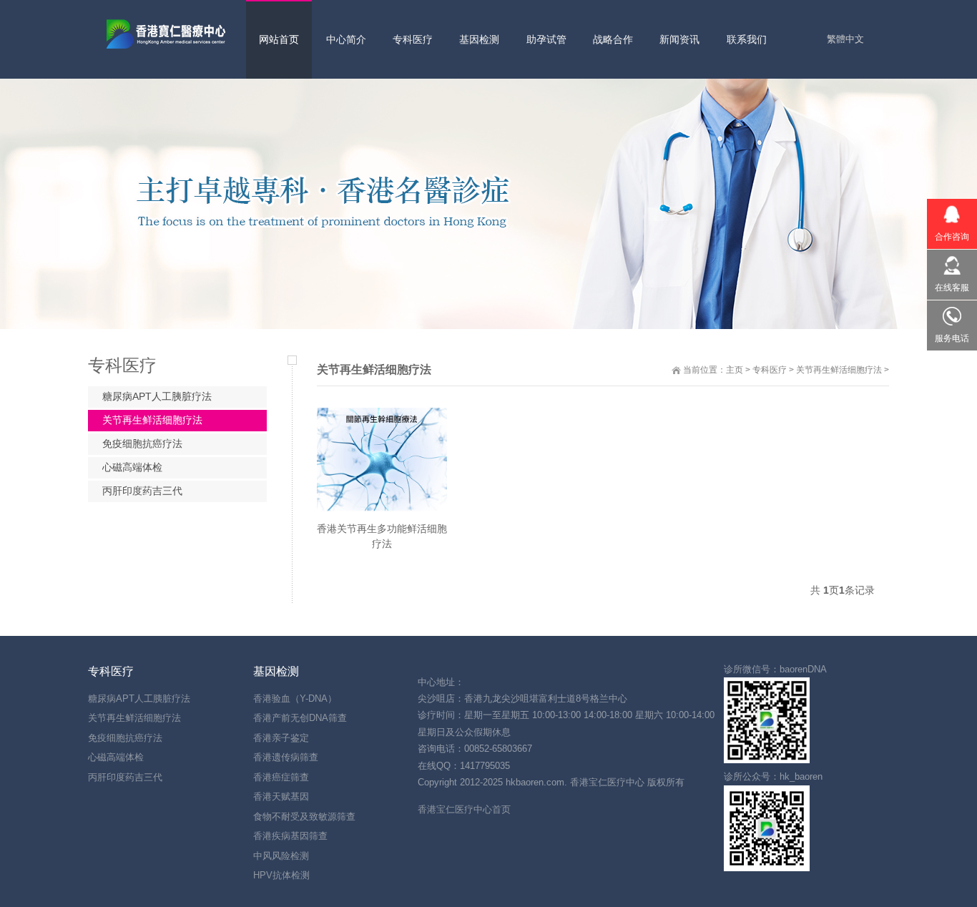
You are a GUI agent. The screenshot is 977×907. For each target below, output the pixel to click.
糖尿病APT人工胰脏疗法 (157, 396)
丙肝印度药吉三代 (142, 490)
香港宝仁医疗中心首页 (464, 809)
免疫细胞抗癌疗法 (142, 443)
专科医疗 (769, 370)
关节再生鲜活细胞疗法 (839, 370)
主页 (734, 370)
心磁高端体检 (132, 467)
